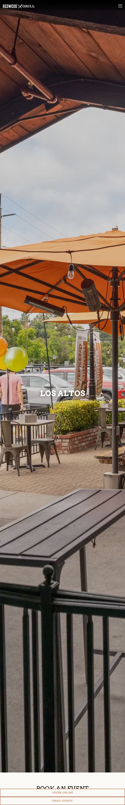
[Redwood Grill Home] (18, 5)
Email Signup (62, 800)
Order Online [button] (62, 792)
